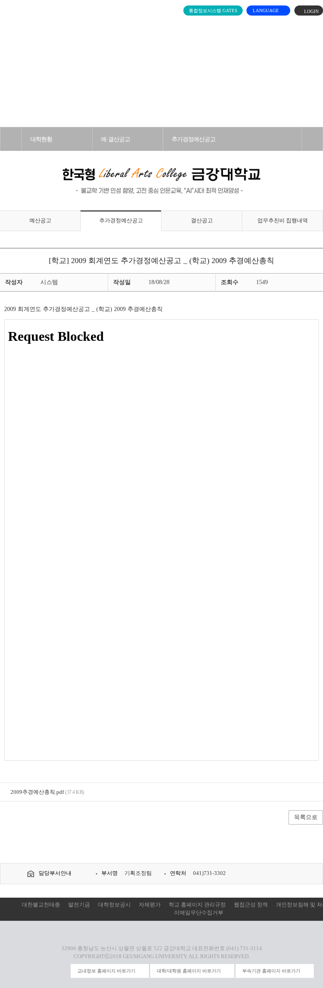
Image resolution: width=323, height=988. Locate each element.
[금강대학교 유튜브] (30, 970)
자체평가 (150, 905)
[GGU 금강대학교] (159, 27)
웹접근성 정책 (251, 905)
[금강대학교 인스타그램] (15, 970)
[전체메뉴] (11, 25)
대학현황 (41, 139)
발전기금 (79, 905)
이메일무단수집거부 (198, 913)
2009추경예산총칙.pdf (37, 792)
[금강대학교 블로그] (62, 970)
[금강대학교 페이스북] (46, 970)
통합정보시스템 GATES (213, 10)
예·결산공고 (115, 139)
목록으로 (306, 817)
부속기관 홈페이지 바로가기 (271, 970)
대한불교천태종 (41, 905)
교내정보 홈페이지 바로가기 (106, 970)
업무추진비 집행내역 (282, 221)
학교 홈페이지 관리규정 (197, 905)
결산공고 (202, 221)
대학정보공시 (114, 905)
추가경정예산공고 (193, 139)
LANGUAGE (266, 10)
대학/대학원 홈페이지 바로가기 (189, 970)
